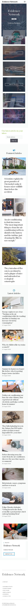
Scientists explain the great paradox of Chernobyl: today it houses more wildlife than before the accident (13, 185)
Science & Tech (7, 596)
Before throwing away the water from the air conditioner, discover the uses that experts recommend (13, 458)
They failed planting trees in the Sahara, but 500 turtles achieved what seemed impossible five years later (12, 429)
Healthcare (6, 590)
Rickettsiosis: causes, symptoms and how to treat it (14, 484)
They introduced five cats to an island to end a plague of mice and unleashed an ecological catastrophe (13, 275)
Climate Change (7, 159)
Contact (5, 581)
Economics (6, 594)
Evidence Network (10, 2)
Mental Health (7, 592)
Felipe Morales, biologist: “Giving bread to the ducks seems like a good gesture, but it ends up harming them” (14, 510)
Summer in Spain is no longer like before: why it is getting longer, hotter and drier (13, 371)
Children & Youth (7, 586)
